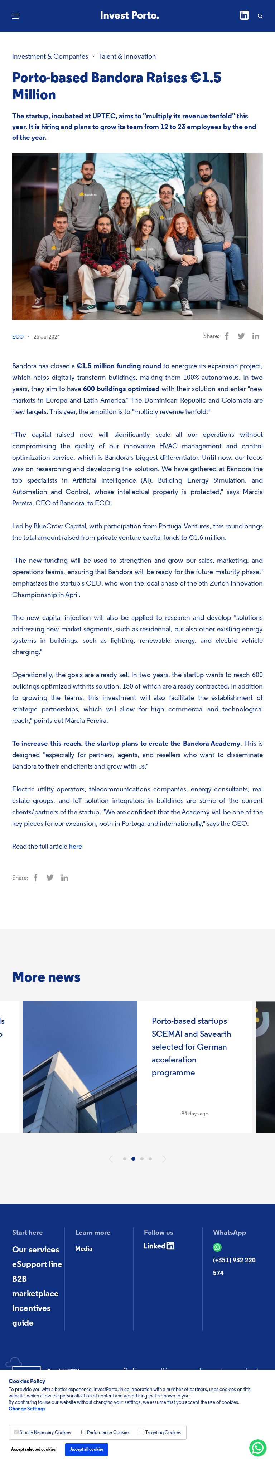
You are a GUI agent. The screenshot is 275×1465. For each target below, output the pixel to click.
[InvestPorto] (130, 16)
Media (83, 1249)
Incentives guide (31, 1316)
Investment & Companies (50, 56)
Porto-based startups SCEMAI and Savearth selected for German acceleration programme (191, 1047)
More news (46, 978)
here (75, 846)
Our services (35, 1250)
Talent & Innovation (127, 56)
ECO (18, 337)
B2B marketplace (35, 1286)
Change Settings (27, 1409)
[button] (110, 1159)
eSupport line (37, 1265)
